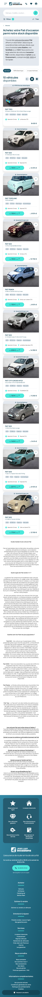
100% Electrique (18, 71)
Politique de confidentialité (21, 987)
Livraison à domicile (21, 934)
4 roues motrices (32, 71)
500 (27, 57)
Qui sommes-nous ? (21, 962)
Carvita (21, 945)
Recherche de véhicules (21, 941)
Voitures (21, 889)
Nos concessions (21, 964)
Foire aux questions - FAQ (21, 970)
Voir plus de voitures (21, 982)
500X (32, 57)
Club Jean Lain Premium (21, 943)
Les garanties (21, 947)
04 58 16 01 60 (22, 868)
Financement (21, 936)
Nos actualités (21, 968)
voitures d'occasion (22, 40)
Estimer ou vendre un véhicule (21, 908)
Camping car (21, 893)
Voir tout (7, 71)
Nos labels (21, 966)
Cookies (21, 989)
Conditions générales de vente (21, 985)
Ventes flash (21, 895)
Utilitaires (21, 891)
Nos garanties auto (21, 922)
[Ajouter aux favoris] (36, 90)
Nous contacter (21, 959)
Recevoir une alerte (22, 992)
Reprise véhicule (21, 939)
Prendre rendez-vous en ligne (21, 920)
